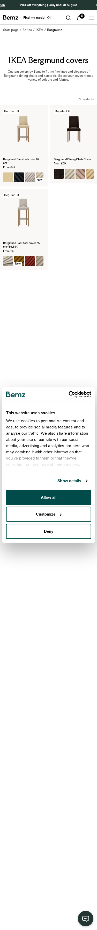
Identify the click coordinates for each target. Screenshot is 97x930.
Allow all (48, 497)
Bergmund (55, 30)
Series (27, 30)
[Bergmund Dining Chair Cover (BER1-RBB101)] (69, 174)
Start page (11, 30)
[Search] (68, 17)
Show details (69, 480)
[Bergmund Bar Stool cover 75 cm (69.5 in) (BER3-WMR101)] (41, 261)
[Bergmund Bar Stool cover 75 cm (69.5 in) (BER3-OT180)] (30, 261)
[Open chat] (85, 918)
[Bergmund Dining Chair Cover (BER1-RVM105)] (59, 174)
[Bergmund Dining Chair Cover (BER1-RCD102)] (80, 174)
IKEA (39, 30)
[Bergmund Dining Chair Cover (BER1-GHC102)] (91, 174)
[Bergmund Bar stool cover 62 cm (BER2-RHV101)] (30, 177)
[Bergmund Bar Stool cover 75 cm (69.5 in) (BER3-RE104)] (8, 261)
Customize (45, 514)
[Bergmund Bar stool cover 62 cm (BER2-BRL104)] (8, 177)
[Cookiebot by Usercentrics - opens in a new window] (69, 394)
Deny (48, 531)
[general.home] (10, 17)
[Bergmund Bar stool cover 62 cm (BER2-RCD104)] (19, 177)
